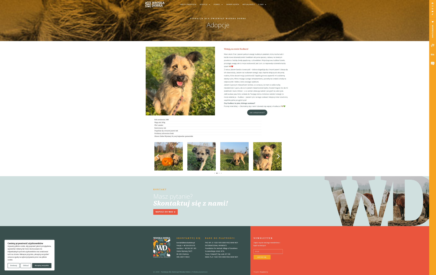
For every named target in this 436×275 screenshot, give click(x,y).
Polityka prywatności (200, 272)
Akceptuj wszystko (42, 265)
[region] (29, 255)
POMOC (217, 4)
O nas (261, 4)
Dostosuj (13, 265)
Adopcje (203, 4)
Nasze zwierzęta (188, 4)
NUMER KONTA (232, 4)
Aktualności (249, 4)
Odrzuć (26, 265)
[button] (157, 156)
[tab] (432, 45)
